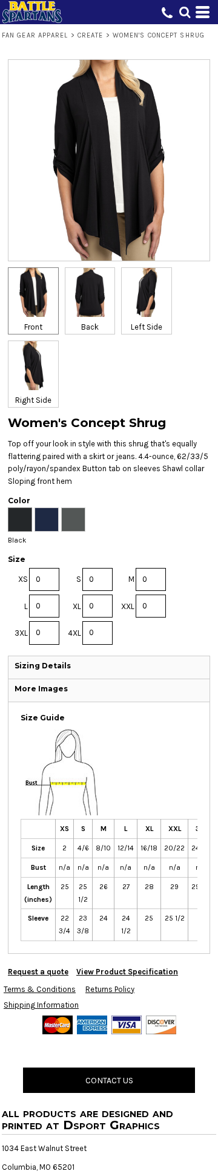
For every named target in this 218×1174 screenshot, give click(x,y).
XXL (127, 606)
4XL (74, 633)
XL (77, 606)
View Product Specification (127, 971)
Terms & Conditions (40, 989)
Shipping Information (41, 1004)
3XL (21, 633)
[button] (185, 12)
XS (23, 579)
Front (33, 326)
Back (90, 326)
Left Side (146, 326)
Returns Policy (109, 989)
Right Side (33, 400)
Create (91, 35)
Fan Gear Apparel (35, 35)
